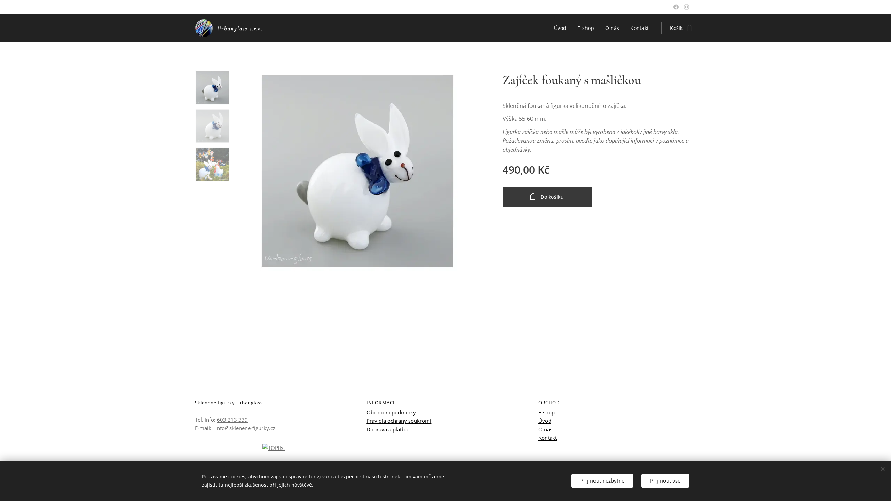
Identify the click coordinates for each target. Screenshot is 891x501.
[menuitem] (562, 28)
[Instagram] (686, 7)
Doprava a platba (387, 429)
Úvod (544, 420)
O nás (545, 429)
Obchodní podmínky (391, 412)
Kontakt (547, 437)
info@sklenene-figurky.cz (245, 427)
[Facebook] (676, 7)
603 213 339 (232, 419)
